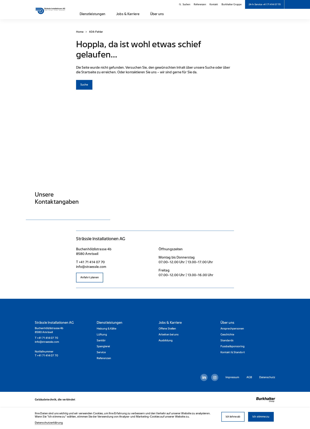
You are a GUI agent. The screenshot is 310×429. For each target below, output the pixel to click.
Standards (226, 340)
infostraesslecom (91, 267)
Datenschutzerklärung (49, 422)
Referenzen (200, 4)
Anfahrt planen (89, 277)
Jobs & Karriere (127, 14)
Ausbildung (166, 340)
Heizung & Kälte (106, 328)
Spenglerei (103, 346)
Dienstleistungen (92, 14)
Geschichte (227, 334)
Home (79, 31)
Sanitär (101, 340)
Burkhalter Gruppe (231, 4)
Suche (84, 84)
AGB (249, 377)
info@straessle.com (47, 341)
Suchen (186, 4)
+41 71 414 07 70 (47, 338)
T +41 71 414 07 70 (90, 262)
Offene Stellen (167, 328)
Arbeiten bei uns (169, 334)
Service (101, 352)
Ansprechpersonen (232, 328)
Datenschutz (267, 377)
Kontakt (214, 4)
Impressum (232, 377)
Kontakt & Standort (232, 352)
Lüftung (102, 334)
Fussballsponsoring (232, 346)
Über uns (157, 14)
